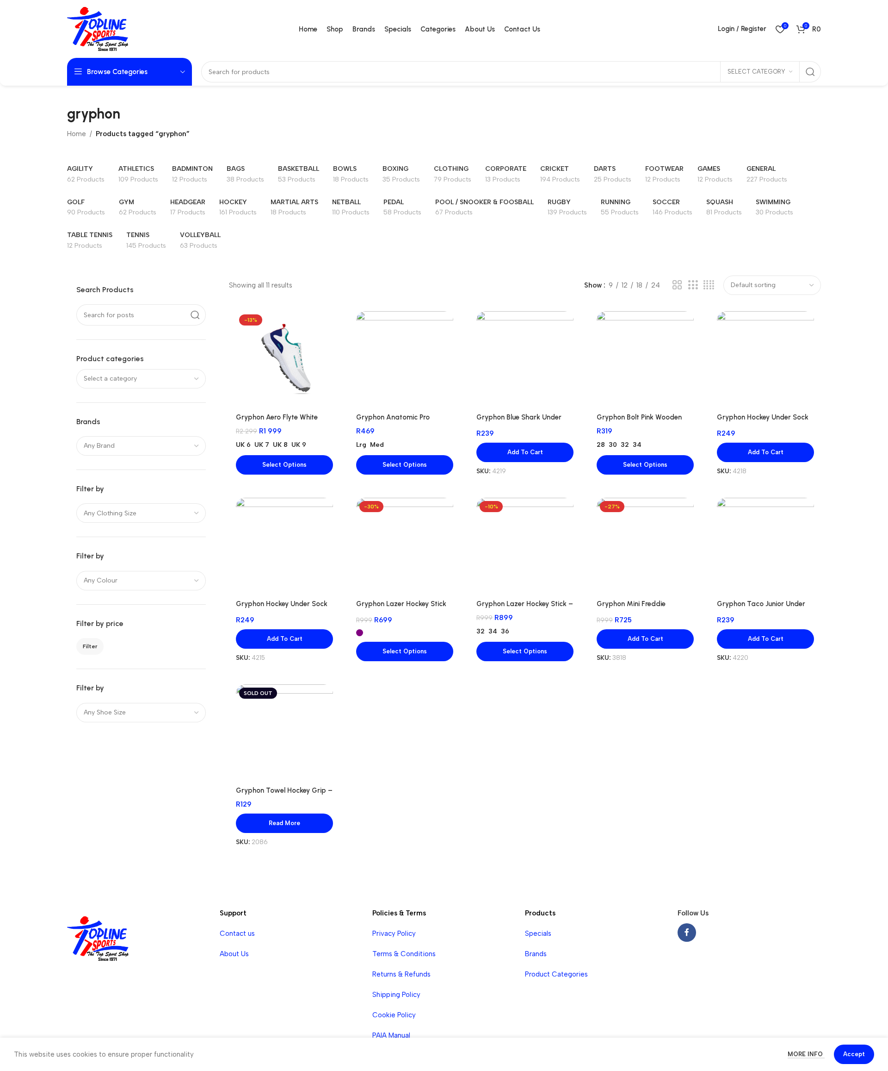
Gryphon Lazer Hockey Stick (401, 604)
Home (76, 134)
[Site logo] (97, 28)
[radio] (243, 445)
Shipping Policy (396, 994)
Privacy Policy (394, 933)
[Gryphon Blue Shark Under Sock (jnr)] (525, 359)
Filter (90, 646)
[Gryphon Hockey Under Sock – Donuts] (765, 359)
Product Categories (556, 974)
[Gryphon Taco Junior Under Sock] (765, 546)
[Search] (810, 71)
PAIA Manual (391, 1035)
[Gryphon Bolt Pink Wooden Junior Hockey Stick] (645, 359)
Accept (854, 1054)
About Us (234, 954)
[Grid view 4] (708, 285)
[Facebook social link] (687, 932)
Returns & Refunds (401, 974)
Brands (536, 954)
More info (806, 1054)
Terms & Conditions (404, 954)
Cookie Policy (394, 1015)
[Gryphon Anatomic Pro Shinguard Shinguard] (404, 359)
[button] (525, 452)
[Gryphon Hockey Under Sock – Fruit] (284, 546)
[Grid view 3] (692, 285)
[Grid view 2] (677, 285)
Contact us (237, 933)
